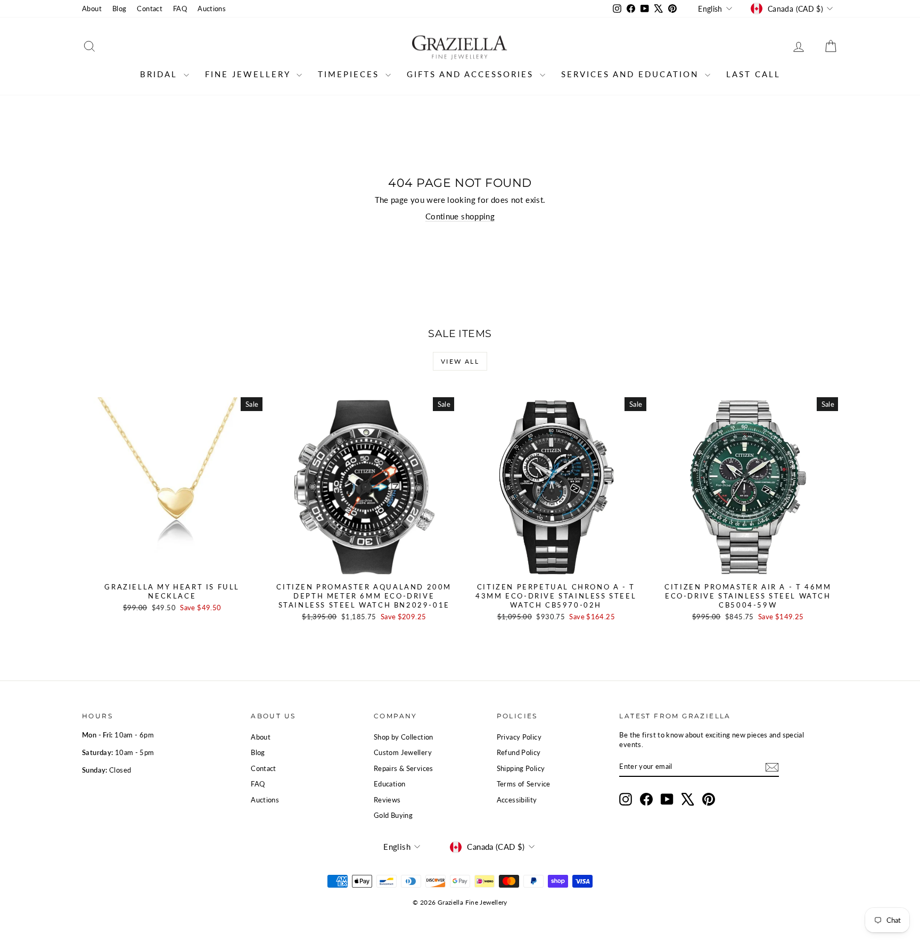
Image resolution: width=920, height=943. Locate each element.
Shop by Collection (403, 737)
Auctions (212, 8)
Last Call (753, 74)
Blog (119, 8)
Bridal (160, 74)
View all (460, 361)
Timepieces (350, 74)
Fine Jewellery (249, 74)
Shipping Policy (521, 768)
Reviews (387, 800)
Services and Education (631, 74)
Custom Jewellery (403, 752)
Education (389, 784)
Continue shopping (460, 216)
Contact (149, 8)
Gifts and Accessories (472, 74)
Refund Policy (519, 752)
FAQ (180, 8)
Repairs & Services (403, 768)
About (92, 8)
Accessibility (517, 800)
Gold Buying (393, 815)
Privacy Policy (519, 737)
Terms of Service (524, 784)
